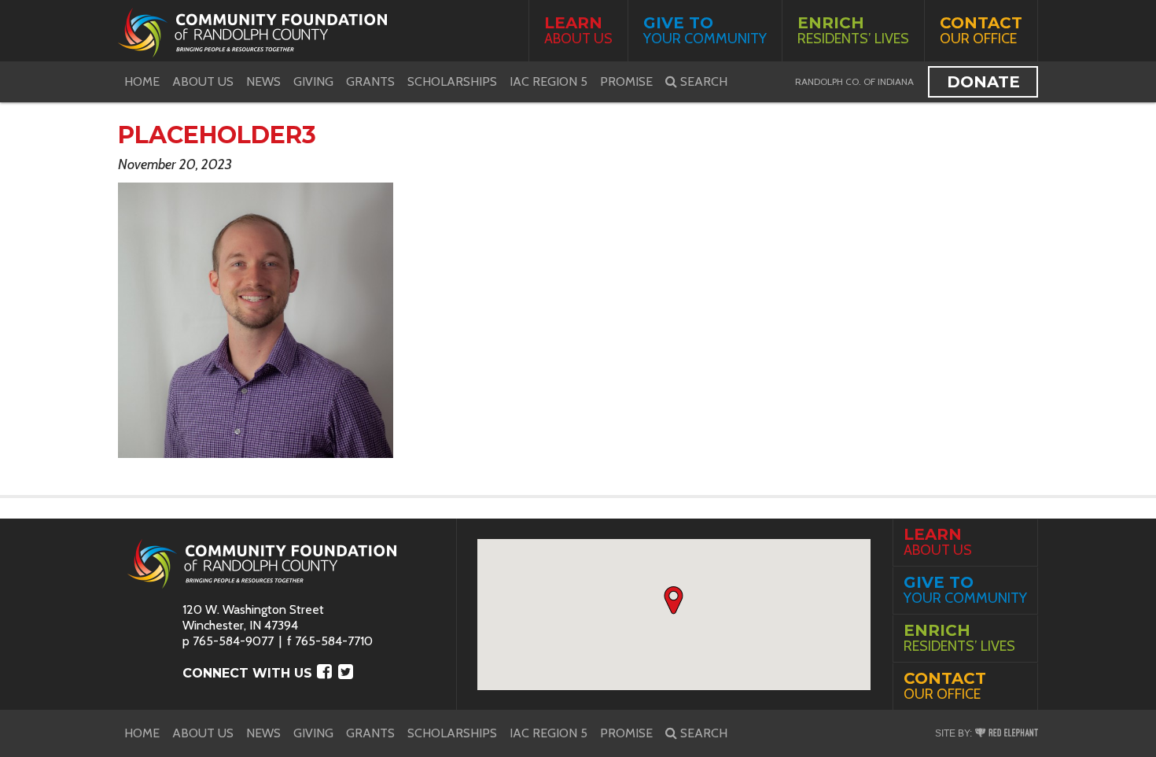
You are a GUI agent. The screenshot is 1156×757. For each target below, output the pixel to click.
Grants (370, 81)
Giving (313, 81)
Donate (983, 81)
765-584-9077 (233, 640)
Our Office (981, 30)
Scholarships (452, 81)
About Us (578, 30)
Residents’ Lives (853, 30)
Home (142, 81)
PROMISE (626, 81)
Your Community (705, 30)
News (263, 81)
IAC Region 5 (548, 81)
